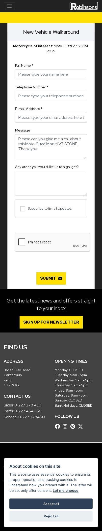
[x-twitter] (82, 427)
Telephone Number (32, 87)
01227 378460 (31, 417)
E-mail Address (28, 108)
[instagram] (66, 427)
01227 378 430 (27, 405)
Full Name (24, 65)
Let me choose (65, 490)
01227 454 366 (27, 411)
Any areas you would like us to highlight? (46, 167)
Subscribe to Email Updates (50, 208)
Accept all (51, 504)
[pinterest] (74, 427)
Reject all (51, 516)
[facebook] (59, 427)
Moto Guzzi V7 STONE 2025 (51, 48)
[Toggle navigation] (9, 6)
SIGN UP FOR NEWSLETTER (51, 322)
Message (22, 130)
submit (49, 278)
